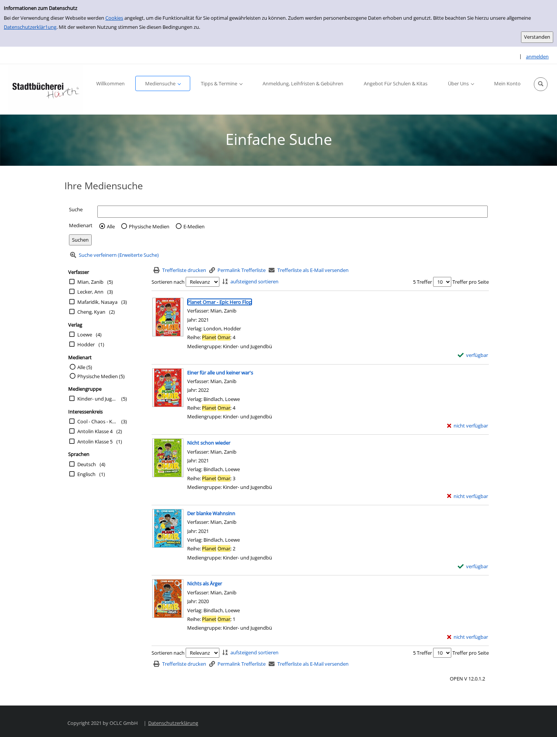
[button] (541, 84)
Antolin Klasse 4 (95, 431)
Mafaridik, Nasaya (97, 302)
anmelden (537, 56)
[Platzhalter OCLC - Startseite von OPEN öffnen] (45, 89)
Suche (76, 209)
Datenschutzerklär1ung (30, 27)
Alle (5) (84, 367)
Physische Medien (149, 226)
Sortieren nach (168, 281)
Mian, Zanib (90, 281)
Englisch (86, 474)
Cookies (114, 17)
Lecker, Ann (90, 291)
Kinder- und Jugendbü (97, 398)
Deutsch (86, 464)
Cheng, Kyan (91, 311)
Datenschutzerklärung (173, 723)
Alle (111, 226)
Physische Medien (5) (101, 376)
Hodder (86, 344)
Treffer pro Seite (470, 281)
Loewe (84, 334)
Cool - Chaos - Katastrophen (97, 421)
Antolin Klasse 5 (95, 441)
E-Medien (194, 226)
